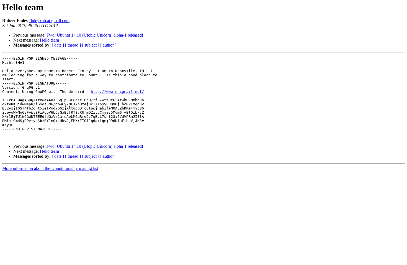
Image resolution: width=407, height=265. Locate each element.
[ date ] (58, 45)
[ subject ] (90, 45)
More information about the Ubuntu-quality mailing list (50, 168)
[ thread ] (73, 45)
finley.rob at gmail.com (49, 20)
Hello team (49, 40)
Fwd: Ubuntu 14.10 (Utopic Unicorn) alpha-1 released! (95, 35)
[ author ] (108, 45)
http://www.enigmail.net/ (117, 92)
